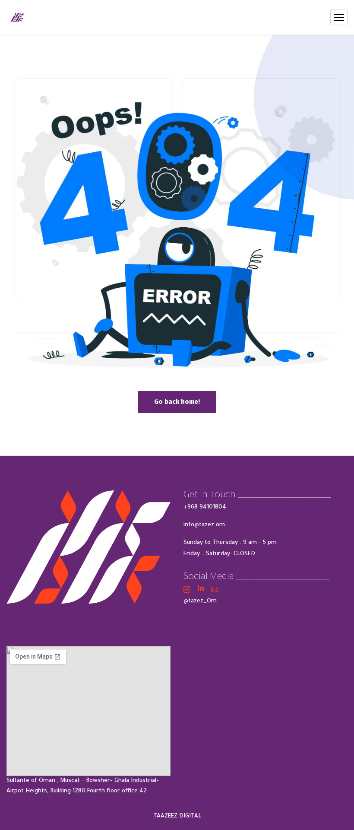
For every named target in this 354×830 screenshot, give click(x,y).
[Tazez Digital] (17, 17)
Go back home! (177, 401)
